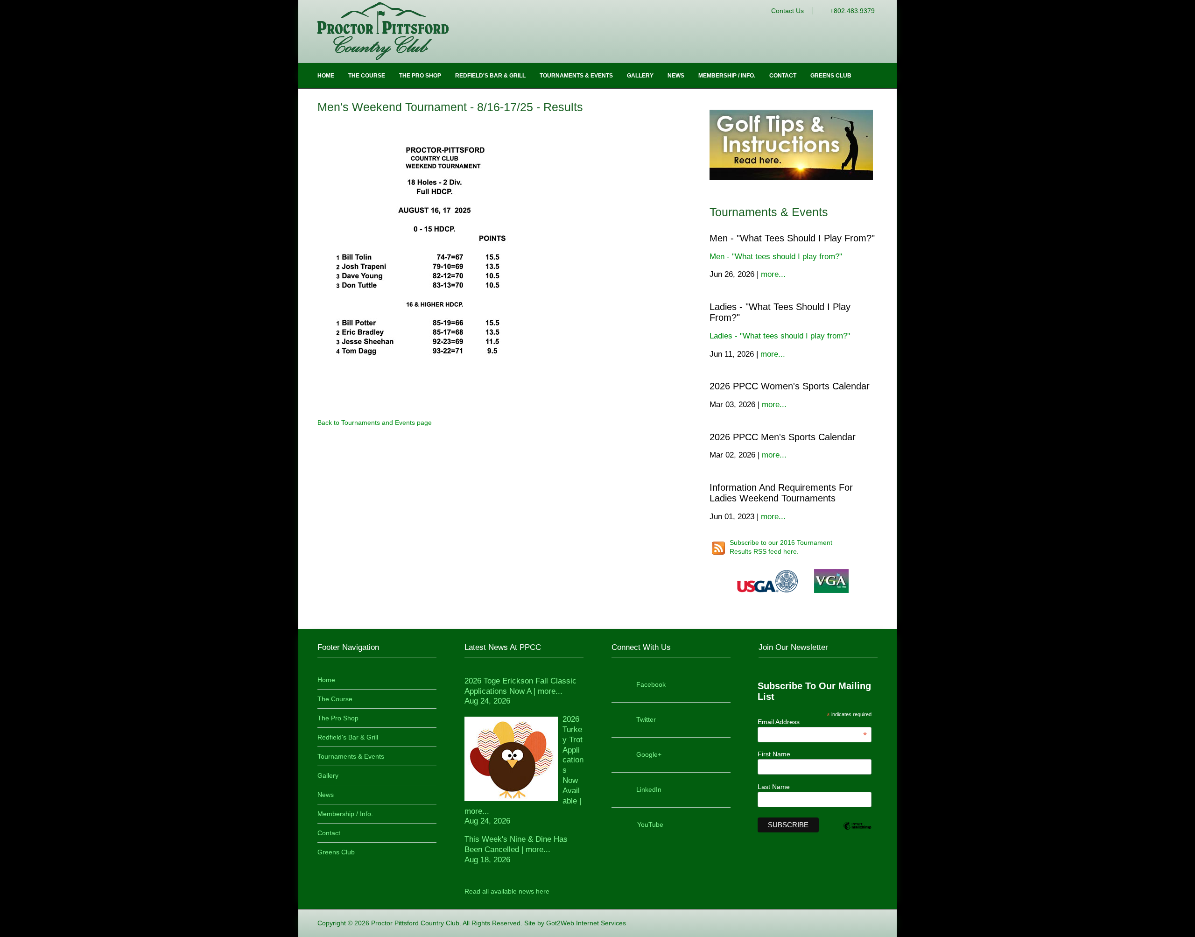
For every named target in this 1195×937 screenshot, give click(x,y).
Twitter (646, 719)
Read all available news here (506, 891)
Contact (782, 75)
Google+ (648, 754)
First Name (774, 754)
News (676, 75)
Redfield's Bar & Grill (490, 75)
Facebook (651, 684)
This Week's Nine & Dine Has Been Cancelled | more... (516, 849)
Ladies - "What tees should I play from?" (780, 335)
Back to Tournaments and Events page (374, 422)
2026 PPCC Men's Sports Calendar (783, 437)
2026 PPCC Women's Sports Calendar (790, 386)
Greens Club (830, 75)
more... (773, 274)
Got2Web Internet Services (586, 923)
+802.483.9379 (852, 10)
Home (325, 75)
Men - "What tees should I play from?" (792, 238)
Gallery (640, 75)
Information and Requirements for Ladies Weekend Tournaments (781, 492)
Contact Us (787, 10)
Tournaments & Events (576, 75)
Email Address (812, 722)
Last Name (774, 786)
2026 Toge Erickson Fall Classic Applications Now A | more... (520, 691)
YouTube (650, 824)
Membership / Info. (726, 75)
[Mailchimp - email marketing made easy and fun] (857, 833)
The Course (366, 75)
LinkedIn (648, 789)
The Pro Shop (420, 75)
